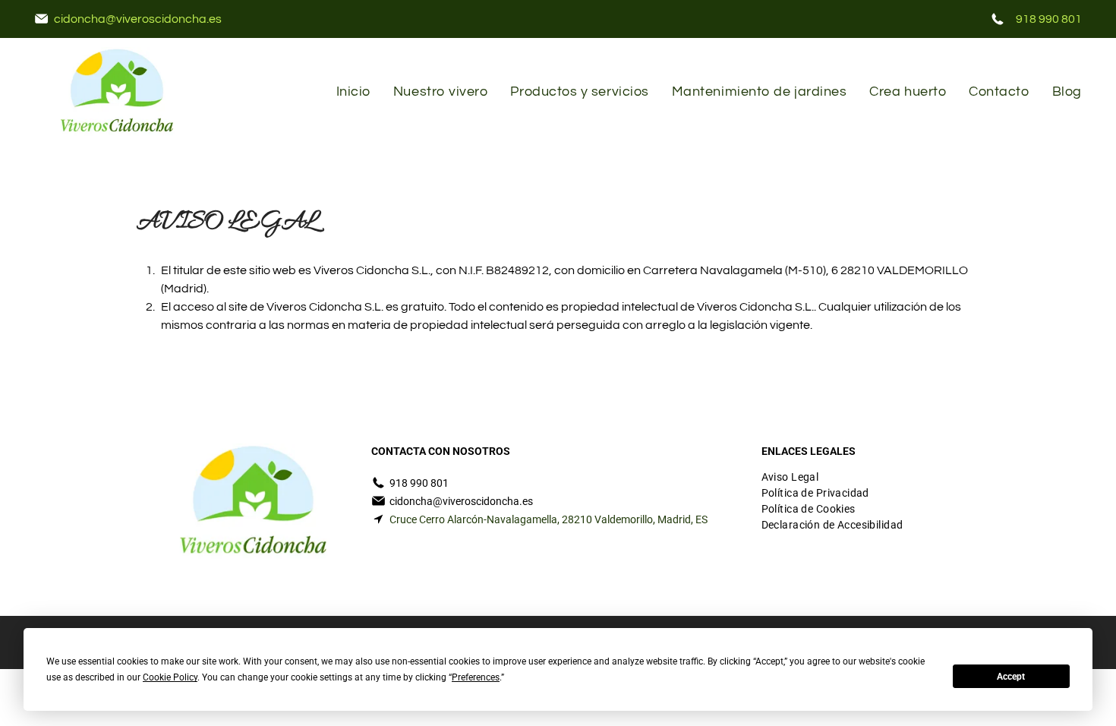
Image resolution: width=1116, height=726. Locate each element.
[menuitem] (353, 91)
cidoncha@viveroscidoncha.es (138, 19)
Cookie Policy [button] (170, 677)
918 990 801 (1049, 19)
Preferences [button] (476, 677)
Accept (1011, 676)
